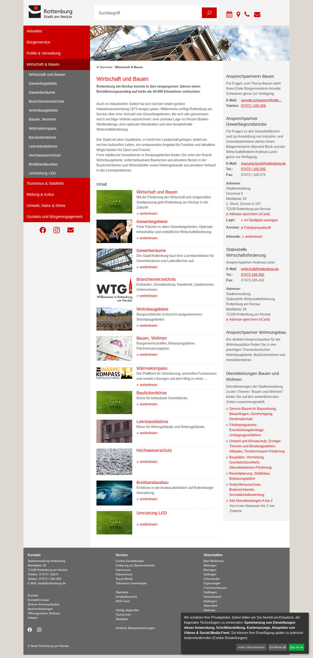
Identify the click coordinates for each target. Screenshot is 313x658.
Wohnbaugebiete (43, 110)
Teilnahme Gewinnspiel (131, 583)
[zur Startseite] (58, 12)
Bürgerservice (38, 42)
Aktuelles (34, 31)
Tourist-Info (123, 614)
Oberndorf (210, 605)
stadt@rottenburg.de (52, 583)
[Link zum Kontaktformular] (70, 230)
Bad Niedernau (214, 561)
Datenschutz (124, 574)
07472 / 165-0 (48, 574)
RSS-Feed (123, 601)
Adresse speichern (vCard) (249, 214)
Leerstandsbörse (43, 146)
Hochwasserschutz (45, 155)
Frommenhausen (215, 587)
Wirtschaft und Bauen (47, 74)
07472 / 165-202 (253, 169)
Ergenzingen (212, 583)
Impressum (123, 570)
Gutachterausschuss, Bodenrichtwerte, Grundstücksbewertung (246, 490)
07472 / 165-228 (253, 106)
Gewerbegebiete (43, 83)
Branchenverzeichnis (46, 101)
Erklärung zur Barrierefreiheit (135, 565)
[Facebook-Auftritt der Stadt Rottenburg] (43, 230)
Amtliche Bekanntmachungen (135, 628)
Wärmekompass (42, 128)
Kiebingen (210, 601)
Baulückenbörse (42, 137)
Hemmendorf (212, 596)
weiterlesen (148, 213)
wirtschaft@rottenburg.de (260, 269)
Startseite (106, 67)
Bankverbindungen (40, 608)
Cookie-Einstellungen (130, 561)
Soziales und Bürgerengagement (54, 217)
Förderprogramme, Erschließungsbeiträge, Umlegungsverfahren (246, 430)
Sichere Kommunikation (44, 604)
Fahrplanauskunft (257, 227)
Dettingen (210, 574)
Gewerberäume (42, 92)
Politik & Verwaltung (43, 53)
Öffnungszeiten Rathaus (44, 613)
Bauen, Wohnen (42, 119)
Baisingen (210, 565)
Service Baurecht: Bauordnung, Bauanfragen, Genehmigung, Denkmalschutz (253, 414)
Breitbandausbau (43, 164)
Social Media (124, 578)
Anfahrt (32, 617)
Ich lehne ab (277, 647)
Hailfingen (210, 592)
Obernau (209, 610)
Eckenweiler (212, 578)
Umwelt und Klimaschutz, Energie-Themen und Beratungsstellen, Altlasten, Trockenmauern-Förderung (257, 446)
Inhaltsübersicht (126, 596)
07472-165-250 (252, 274)
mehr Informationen (251, 647)
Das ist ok (296, 647)
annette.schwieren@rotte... (261, 100)
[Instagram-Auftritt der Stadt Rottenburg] (56, 230)
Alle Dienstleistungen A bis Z (251, 500)
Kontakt (33, 595)
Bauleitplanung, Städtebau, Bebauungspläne (249, 476)
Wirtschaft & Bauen (43, 64)
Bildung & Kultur (40, 194)
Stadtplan (122, 619)
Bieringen (210, 570)
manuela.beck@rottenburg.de (263, 163)
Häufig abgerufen (127, 610)
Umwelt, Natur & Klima (46, 205)
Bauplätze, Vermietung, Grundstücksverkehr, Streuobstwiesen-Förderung (250, 462)
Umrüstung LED (42, 173)
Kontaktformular (38, 600)
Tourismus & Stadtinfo (45, 183)
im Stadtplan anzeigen (261, 220)
